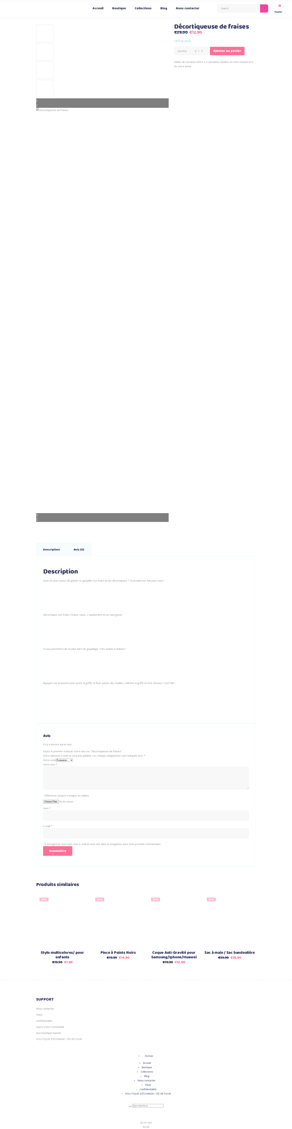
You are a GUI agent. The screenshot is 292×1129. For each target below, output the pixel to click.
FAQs (39, 1014)
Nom (47, 808)
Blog (146, 1076)
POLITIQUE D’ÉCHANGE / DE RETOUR (59, 1039)
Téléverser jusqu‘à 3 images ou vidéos (66, 795)
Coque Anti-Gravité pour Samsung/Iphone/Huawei (174, 955)
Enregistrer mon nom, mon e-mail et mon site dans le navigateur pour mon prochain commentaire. (104, 844)
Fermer (148, 1056)
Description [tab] (51, 549)
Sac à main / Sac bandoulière (229, 953)
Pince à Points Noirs (118, 953)
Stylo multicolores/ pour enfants (62, 955)
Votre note (49, 760)
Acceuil (147, 1062)
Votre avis (50, 764)
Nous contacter (45, 1008)
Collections (147, 1071)
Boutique (147, 1067)
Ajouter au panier (227, 51)
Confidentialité (148, 1089)
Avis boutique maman (48, 1033)
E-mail (47, 826)
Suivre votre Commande (50, 1026)
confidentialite (44, 1020)
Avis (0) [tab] (79, 549)
